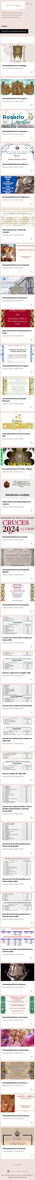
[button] (31, 72)
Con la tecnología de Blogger (19, 1171)
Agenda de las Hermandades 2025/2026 (14, 31)
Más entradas (17, 1164)
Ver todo (5, 41)
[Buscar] (27, 4)
